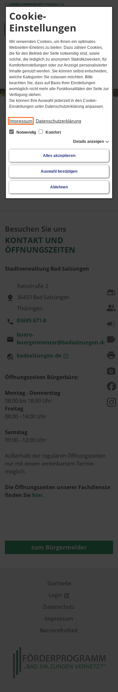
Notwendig (26, 132)
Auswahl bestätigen (59, 171)
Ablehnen (59, 187)
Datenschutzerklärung (58, 121)
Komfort (53, 132)
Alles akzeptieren (59, 155)
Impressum (20, 121)
